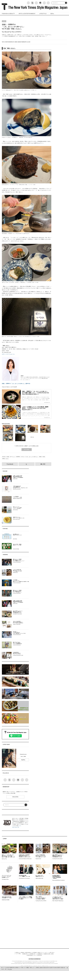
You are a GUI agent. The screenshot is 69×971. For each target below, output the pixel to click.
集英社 (52, 953)
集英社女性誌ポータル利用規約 (31, 952)
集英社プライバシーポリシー (43, 952)
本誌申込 (23, 759)
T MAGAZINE (39, 955)
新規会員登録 (15, 796)
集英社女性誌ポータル (31, 955)
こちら (19, 825)
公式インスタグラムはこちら (8, 354)
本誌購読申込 (40, 953)
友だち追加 (26, 449)
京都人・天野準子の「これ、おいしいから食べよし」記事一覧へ (16, 383)
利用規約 (22, 952)
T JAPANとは (17, 952)
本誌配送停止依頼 (47, 953)
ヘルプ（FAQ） (18, 953)
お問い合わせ (52, 952)
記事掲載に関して (33, 953)
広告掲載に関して (25, 953)
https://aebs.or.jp (15, 827)
